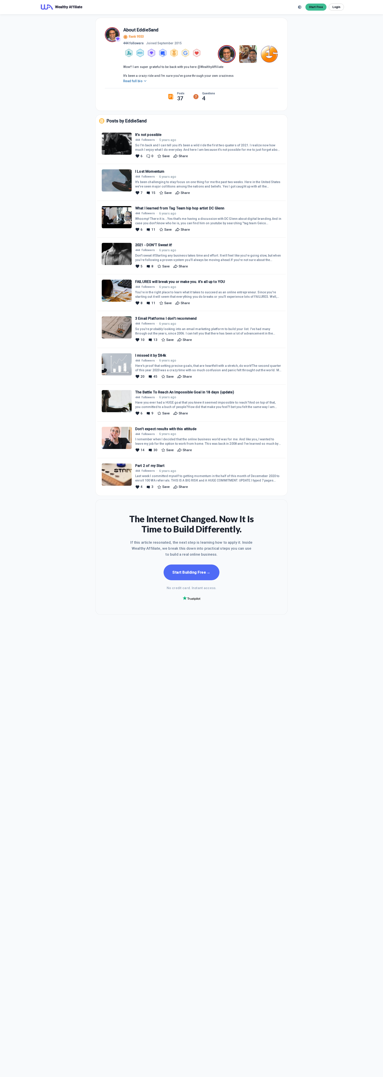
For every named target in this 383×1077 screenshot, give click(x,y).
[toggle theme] (299, 7)
